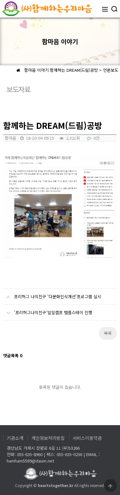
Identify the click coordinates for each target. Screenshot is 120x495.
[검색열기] (113, 9)
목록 (108, 333)
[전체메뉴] (104, 9)
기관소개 (15, 438)
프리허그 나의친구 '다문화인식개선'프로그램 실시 (57, 296)
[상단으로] (110, 485)
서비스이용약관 (87, 438)
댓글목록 (12, 355)
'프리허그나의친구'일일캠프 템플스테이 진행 (53, 312)
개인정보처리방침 (48, 438)
